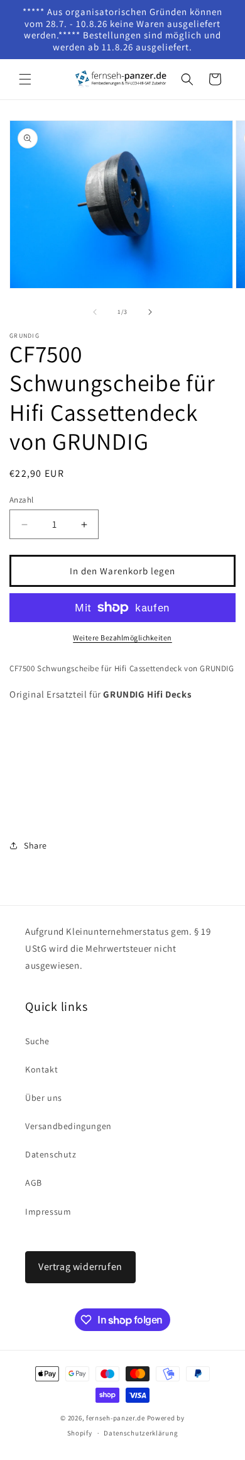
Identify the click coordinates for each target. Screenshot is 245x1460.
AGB (33, 1182)
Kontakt (41, 1069)
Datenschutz (51, 1154)
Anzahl (21, 499)
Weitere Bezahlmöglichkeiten (122, 637)
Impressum (48, 1211)
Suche (37, 1041)
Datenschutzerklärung (141, 1433)
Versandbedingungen (68, 1126)
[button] (25, 79)
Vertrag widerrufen (80, 1266)
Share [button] (35, 845)
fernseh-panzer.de (115, 1417)
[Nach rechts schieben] (150, 312)
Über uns (43, 1097)
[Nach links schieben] (95, 312)
